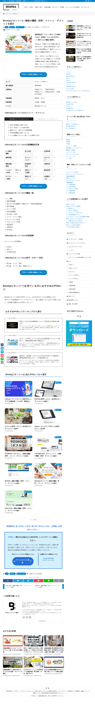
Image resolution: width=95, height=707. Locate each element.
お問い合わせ (38, 691)
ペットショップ (70, 156)
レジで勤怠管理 (70, 193)
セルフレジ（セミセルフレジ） (75, 174)
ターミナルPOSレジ (74, 275)
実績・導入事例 (72, 304)
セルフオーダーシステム (73, 180)
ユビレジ (68, 84)
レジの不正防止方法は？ (73, 227)
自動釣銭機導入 (70, 176)
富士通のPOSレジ (71, 126)
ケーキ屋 (68, 158)
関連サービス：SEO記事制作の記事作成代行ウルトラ (47, 693)
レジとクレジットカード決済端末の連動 (77, 216)
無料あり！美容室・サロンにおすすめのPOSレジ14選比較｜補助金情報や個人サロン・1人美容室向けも (39, 357)
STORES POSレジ (71, 82)
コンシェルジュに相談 (24, 561)
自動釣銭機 (72, 289)
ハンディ (71, 250)
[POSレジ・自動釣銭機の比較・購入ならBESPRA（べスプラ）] (11, 7)
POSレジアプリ (20, 27)
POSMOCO (69, 108)
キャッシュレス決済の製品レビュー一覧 (80, 257)
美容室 (68, 141)
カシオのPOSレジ (71, 128)
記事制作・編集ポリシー (81, 691)
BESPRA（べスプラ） (13, 691)
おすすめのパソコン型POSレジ (75, 110)
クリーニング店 (70, 152)
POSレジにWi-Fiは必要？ (73, 225)
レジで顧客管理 (70, 190)
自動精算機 (69, 182)
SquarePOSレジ (71, 76)
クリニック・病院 (71, 146)
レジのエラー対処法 (72, 210)
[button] (8, 580)
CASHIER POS (70, 86)
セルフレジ (72, 271)
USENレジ (69, 74)
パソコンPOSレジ (74, 278)
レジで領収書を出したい (73, 214)
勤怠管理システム (73, 300)
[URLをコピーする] (59, 580)
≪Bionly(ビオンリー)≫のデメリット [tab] (48, 119)
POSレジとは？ (70, 204)
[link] (24, 617)
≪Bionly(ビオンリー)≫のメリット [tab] (19, 119)
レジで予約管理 (70, 186)
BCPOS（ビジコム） (72, 102)
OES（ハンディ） (71, 178)
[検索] (91, 1)
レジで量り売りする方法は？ (74, 221)
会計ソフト (71, 296)
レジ (7, 27)
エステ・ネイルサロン (72, 154)
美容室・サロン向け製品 (33, 27)
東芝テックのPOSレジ (72, 124)
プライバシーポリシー (27, 691)
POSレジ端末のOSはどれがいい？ (76, 223)
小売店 (68, 144)
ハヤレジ (68, 106)
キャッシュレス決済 (72, 172)
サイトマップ (62, 691)
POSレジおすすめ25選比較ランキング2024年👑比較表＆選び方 (39, 322)
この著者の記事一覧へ (42, 621)
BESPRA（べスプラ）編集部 (12, 612)
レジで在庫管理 (70, 184)
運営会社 (70, 691)
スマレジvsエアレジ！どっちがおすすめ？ (78, 90)
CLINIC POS (69, 104)
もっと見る (33, 519)
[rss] (88, 1)
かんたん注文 (70, 88)
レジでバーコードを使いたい (74, 212)
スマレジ (68, 72)
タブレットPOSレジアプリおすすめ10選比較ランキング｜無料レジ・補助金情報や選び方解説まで (39, 339)
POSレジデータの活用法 (73, 206)
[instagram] (86, 1)
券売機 (71, 282)
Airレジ (68, 78)
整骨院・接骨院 (70, 150)
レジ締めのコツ (70, 208)
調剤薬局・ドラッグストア (74, 148)
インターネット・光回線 (75, 239)
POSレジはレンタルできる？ (74, 218)
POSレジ (12, 27)
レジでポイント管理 (72, 188)
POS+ (67, 80)
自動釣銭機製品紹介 (74, 292)
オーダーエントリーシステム (76, 243)
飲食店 (68, 139)
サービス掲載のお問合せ (50, 691)
